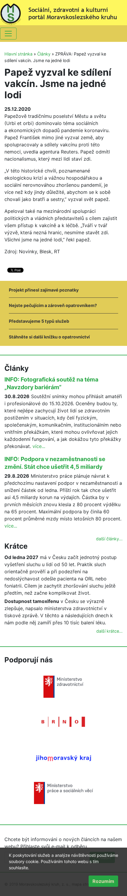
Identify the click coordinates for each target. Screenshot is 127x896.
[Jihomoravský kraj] (63, 758)
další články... (109, 538)
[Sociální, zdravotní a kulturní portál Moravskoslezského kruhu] (63, 12)
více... (38, 446)
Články (44, 53)
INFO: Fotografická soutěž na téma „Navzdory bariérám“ (51, 383)
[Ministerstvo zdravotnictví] (63, 686)
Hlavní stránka (18, 53)
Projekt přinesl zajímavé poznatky (44, 289)
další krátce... (109, 631)
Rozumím (103, 881)
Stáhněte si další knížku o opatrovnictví (49, 336)
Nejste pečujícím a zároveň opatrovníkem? (53, 305)
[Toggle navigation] (8, 33)
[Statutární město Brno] (63, 721)
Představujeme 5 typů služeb (39, 321)
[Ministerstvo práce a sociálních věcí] (63, 793)
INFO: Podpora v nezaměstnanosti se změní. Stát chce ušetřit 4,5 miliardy (54, 462)
